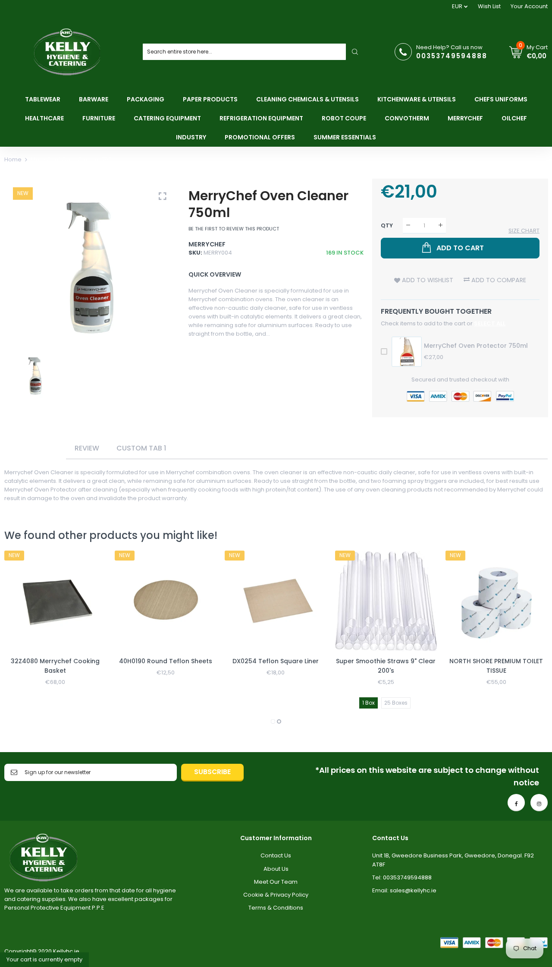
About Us (276, 869)
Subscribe (212, 771)
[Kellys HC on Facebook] (516, 802)
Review (87, 448)
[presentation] (21, 638)
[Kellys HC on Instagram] (539, 802)
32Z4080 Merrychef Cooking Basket (55, 666)
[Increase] (440, 225)
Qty (387, 225)
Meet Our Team (276, 882)
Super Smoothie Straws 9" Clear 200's (386, 666)
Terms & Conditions (275, 908)
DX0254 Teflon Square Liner (275, 661)
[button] (273, 721)
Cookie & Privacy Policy (275, 895)
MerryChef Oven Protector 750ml (476, 345)
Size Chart (523, 231)
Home (13, 159)
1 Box (368, 702)
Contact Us (275, 855)
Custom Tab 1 (141, 448)
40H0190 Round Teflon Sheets (165, 661)
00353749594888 (451, 55)
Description (35, 448)
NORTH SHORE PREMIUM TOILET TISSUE (496, 666)
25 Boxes (396, 702)
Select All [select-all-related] (489, 323)
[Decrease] (408, 225)
